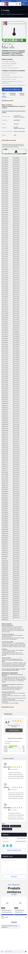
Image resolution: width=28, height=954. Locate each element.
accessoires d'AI (7, 829)
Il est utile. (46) (13, 789)
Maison (2, 14)
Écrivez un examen (14, 730)
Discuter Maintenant (14, 850)
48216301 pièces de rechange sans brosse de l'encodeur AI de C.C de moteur (7, 911)
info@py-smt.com (7, 1)
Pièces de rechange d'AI (17, 14)
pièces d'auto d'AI (15, 826)
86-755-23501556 (22, 1)
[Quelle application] (7, 845)
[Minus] (26, 917)
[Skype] (4, 846)
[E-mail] (11, 846)
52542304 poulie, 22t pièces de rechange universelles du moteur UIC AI (20, 911)
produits (8, 14)
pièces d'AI (5, 826)
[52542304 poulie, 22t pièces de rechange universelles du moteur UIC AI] (20, 903)
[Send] (26, 951)
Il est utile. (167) (13, 769)
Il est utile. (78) (13, 810)
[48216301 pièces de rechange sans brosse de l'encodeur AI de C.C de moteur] (7, 903)
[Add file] (2, 951)
